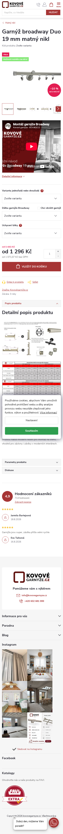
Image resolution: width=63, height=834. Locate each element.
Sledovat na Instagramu (29, 749)
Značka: (15, 290)
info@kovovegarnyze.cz (34, 595)
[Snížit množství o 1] (58, 256)
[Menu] (58, 4)
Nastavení (31, 420)
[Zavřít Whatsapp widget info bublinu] (14, 818)
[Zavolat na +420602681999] (38, 5)
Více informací (48, 412)
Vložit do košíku (34, 266)
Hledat (53, 12)
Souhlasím (31, 431)
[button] (54, 823)
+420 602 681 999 (34, 601)
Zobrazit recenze (23, 502)
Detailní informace (12, 176)
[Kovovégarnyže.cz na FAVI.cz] (14, 795)
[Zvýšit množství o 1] (58, 251)
